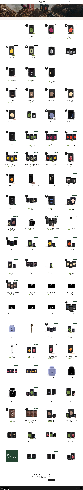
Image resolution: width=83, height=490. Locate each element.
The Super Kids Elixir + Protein (12, 420)
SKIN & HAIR (33, 18)
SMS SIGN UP (59, 480)
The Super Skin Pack (32, 249)
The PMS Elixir (51, 207)
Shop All (3, 18)
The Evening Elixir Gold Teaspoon (31, 335)
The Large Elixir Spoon (71, 228)
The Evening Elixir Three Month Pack (51, 335)
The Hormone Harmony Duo (51, 462)
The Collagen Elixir (12, 79)
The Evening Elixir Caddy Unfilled (51, 377)
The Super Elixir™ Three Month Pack (32, 143)
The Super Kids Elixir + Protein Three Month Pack (31, 421)
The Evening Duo (12, 441)
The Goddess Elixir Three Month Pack (12, 249)
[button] (76, 22)
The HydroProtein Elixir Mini (51, 356)
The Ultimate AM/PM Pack (71, 335)
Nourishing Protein (31, 100)
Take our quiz (71, 85)
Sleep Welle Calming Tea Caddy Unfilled (12, 335)
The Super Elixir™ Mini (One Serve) (51, 271)
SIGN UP (51, 480)
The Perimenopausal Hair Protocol (31, 462)
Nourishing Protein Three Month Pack (71, 271)
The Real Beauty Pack (71, 185)
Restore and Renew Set (51, 399)
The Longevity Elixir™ (51, 57)
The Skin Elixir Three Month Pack (31, 271)
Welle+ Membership (12, 462)
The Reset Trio (51, 441)
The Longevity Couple (31, 121)
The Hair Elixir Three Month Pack (31, 207)
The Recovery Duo (51, 420)
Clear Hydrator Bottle (12, 356)
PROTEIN (38, 18)
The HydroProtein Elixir (71, 164)
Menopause (27, 18)
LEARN (18, 1)
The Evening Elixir (51, 79)
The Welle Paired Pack (71, 207)
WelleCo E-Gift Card (31, 292)
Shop (13, 1)
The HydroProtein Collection (31, 356)
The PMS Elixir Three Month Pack (71, 313)
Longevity (21, 18)
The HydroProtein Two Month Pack (12, 377)
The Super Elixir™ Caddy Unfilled (31, 228)
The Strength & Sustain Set (71, 462)
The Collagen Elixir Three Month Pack (51, 228)
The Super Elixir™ (31, 36)
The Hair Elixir (12, 143)
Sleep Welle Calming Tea (51, 121)
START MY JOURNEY (12, 42)
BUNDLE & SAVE (9, 18)
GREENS (15, 18)
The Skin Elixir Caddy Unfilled (12, 399)
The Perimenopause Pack (32, 441)
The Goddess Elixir (71, 121)
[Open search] (65, 2)
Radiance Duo (71, 399)
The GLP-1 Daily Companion (71, 420)
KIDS (46, 18)
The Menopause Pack (31, 399)
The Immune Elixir (11, 207)
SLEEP (42, 18)
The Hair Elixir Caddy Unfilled (71, 377)
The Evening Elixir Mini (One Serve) (32, 185)
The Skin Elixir (31, 79)
